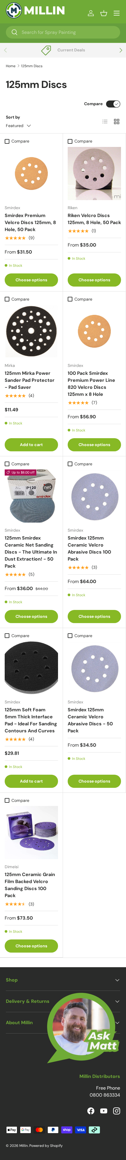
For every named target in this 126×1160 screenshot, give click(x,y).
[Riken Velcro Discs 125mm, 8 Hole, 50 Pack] (94, 173)
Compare (93, 103)
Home (11, 66)
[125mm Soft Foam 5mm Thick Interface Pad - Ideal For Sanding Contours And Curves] (31, 667)
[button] (103, 13)
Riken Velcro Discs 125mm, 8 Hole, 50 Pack (94, 219)
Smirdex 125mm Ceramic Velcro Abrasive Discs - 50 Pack (90, 720)
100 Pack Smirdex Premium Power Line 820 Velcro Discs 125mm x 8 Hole (91, 383)
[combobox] (63, 32)
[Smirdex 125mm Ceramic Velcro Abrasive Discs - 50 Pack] (94, 667)
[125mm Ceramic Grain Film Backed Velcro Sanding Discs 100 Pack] (31, 832)
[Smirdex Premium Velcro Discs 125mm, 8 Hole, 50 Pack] (31, 173)
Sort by (13, 117)
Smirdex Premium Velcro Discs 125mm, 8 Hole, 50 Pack (30, 222)
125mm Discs (31, 66)
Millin (23, 1145)
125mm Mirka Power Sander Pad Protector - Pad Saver (30, 380)
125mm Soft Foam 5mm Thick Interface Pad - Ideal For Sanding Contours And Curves (31, 720)
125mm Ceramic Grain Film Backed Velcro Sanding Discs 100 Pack (30, 885)
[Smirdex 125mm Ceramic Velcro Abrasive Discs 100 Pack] (94, 496)
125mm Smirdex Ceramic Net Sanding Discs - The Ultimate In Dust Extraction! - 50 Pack (31, 552)
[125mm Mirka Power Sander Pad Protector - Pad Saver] (31, 331)
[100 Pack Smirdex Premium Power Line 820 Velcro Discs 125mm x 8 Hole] (94, 331)
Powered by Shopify (46, 1145)
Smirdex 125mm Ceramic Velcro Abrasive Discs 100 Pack (89, 548)
